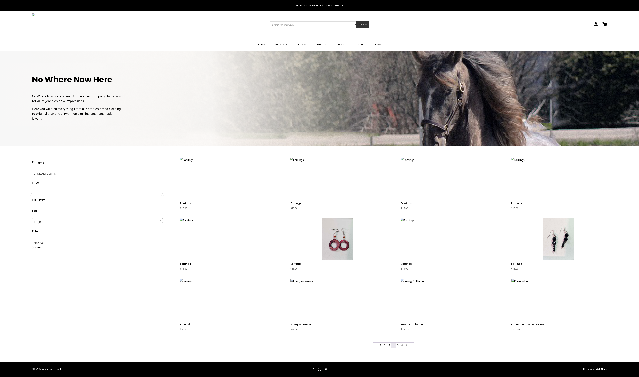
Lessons (279, 44)
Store (378, 44)
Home (261, 44)
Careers (360, 44)
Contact (341, 44)
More (320, 44)
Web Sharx (601, 369)
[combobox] (97, 172)
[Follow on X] (319, 369)
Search (363, 24)
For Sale (302, 44)
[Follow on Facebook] (313, 369)
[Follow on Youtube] (326, 369)
